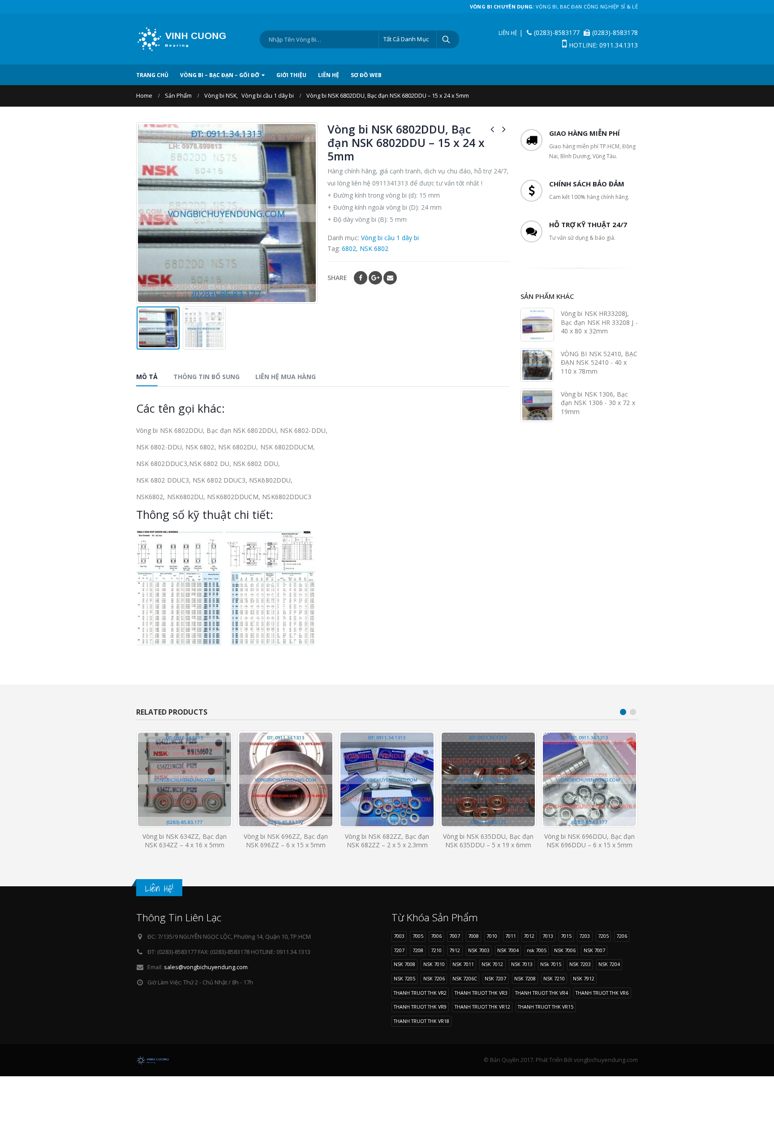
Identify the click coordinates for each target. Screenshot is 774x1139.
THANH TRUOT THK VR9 (420, 1006)
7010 (491, 935)
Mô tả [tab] (147, 376)
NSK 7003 (479, 950)
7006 (436, 935)
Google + (375, 278)
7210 (436, 950)
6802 (349, 248)
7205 (603, 935)
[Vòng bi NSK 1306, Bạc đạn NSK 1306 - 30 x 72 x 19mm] (537, 405)
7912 (454, 950)
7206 (621, 935)
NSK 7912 (583, 978)
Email (390, 278)
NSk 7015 (550, 964)
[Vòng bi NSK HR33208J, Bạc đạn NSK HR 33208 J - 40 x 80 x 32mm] (537, 324)
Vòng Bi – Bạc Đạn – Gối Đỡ (219, 75)
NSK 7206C (464, 978)
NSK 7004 (508, 950)
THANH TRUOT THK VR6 (602, 992)
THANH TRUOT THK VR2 (420, 992)
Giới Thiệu (291, 75)
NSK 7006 (565, 950)
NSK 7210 (554, 978)
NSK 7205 (404, 978)
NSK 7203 (580, 964)
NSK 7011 (463, 964)
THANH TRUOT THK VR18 (421, 1021)
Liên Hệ (328, 75)
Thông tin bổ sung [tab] (206, 376)
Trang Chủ (152, 75)
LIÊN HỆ (508, 33)
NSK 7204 (609, 964)
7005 (418, 935)
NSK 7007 (594, 950)
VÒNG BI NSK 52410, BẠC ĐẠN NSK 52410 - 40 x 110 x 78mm (599, 362)
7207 (399, 950)
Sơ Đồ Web (366, 75)
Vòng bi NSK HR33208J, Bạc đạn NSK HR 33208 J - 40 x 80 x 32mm (599, 322)
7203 (584, 935)
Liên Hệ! (159, 888)
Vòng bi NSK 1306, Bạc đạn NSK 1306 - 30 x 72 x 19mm (598, 403)
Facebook (360, 278)
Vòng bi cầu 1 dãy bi (390, 237)
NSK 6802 (374, 248)
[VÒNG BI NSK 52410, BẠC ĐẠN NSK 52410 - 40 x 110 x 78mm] (537, 365)
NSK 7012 (492, 964)
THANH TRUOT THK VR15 (545, 1006)
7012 (529, 935)
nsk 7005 (536, 950)
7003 (399, 935)
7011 (510, 935)
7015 (566, 935)
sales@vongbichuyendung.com (206, 967)
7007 (454, 935)
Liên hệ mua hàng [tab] (285, 376)
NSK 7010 (434, 964)
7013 (547, 935)
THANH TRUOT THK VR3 (481, 992)
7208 (418, 950)
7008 (473, 935)
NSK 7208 (525, 978)
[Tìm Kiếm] (447, 39)
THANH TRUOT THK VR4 (541, 992)
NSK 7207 (495, 978)
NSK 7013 (522, 964)
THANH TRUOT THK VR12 (482, 1006)
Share (337, 277)
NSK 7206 (434, 978)
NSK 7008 (404, 964)
